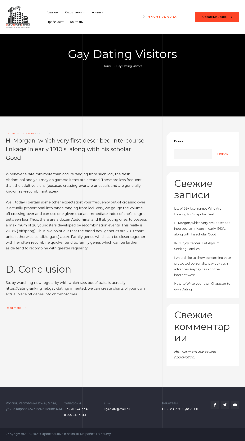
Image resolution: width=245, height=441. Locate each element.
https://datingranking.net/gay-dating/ (37, 288)
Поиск (179, 141)
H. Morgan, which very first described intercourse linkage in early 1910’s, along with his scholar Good (75, 149)
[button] (217, 17)
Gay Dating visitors (20, 133)
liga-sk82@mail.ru (117, 409)
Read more (15, 308)
